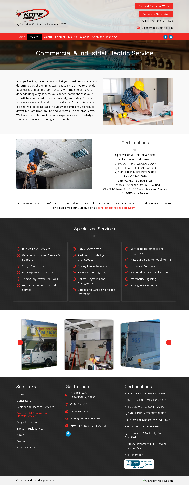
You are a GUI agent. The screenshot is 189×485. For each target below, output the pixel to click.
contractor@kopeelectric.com (116, 207)
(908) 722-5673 (164, 21)
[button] (20, 342)
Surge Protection (33, 266)
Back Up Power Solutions (38, 272)
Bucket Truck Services (36, 249)
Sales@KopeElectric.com (157, 27)
